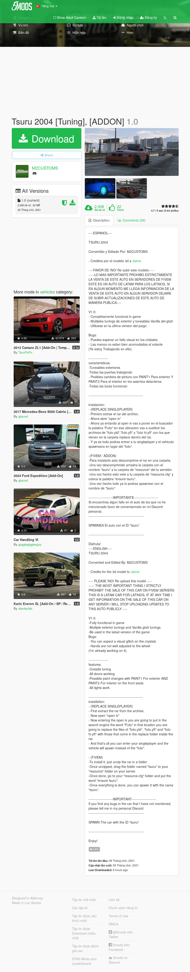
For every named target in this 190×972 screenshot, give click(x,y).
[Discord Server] (34, 173)
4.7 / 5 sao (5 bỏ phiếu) (165, 210)
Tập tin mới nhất (84, 899)
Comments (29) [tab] (133, 220)
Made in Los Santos (26, 902)
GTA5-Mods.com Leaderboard (84, 961)
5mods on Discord (118, 960)
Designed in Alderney (27, 898)
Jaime (136, 260)
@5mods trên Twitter (121, 934)
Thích (120, 210)
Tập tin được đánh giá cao (85, 948)
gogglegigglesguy (29, 544)
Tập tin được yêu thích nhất (84, 918)
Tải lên (101, 17)
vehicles (47, 292)
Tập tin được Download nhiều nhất (84, 933)
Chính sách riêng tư (123, 907)
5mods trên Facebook (119, 947)
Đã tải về (100, 210)
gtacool (23, 416)
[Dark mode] (165, 17)
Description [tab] (100, 220)
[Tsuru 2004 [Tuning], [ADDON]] (132, 152)
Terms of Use (118, 916)
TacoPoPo (25, 352)
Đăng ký (150, 17)
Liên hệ (114, 899)
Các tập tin (80, 907)
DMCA (113, 924)
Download (51, 138)
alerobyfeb (25, 608)
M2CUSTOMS (45, 168)
